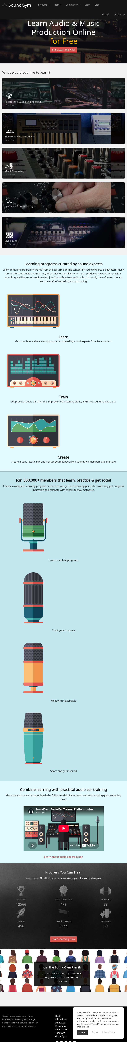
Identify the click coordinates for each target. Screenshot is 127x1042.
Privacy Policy (108, 1032)
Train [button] (57, 4)
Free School (61, 1029)
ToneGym (60, 1032)
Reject (95, 1032)
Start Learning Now (63, 49)
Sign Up (121, 14)
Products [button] (43, 4)
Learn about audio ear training (63, 857)
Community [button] (72, 4)
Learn (87, 4)
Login (107, 14)
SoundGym (19, 5)
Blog (97, 4)
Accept (82, 1032)
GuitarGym (60, 1036)
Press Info (60, 1026)
